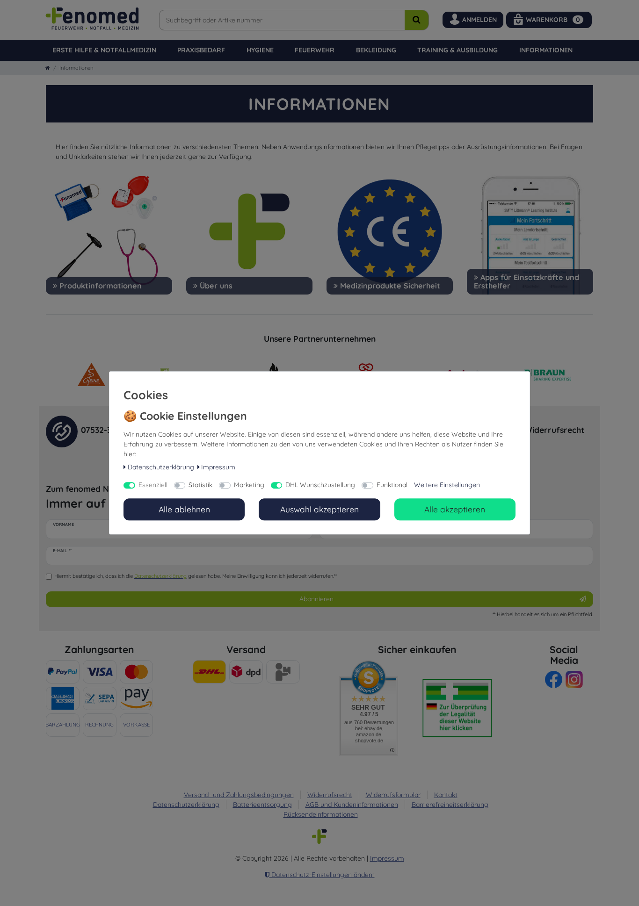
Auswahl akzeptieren (319, 509)
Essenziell (152, 485)
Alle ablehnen (184, 509)
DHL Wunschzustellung (320, 485)
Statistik (200, 485)
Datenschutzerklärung (161, 467)
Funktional (392, 485)
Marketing (249, 485)
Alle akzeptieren (454, 509)
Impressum (218, 467)
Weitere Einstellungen (447, 485)
